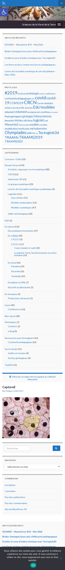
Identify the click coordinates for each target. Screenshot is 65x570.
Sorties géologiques (18, 358)
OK (33, 565)
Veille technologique (18, 213)
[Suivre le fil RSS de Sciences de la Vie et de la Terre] (3, 2)
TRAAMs (12, 137)
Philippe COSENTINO (14, 391)
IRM (16, 120)
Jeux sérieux (17, 197)
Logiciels (12, 194)
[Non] (61, 558)
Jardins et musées (17, 353)
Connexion (10, 491)
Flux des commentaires (16, 503)
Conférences (14, 309)
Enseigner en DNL (17, 282)
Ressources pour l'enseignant (19, 338)
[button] (4, 12)
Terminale (16, 276)
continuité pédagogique (18, 98)
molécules (24, 128)
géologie (27, 116)
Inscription (10, 485)
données (29, 107)
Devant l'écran (12, 165)
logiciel (38, 120)
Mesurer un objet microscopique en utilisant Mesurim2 (34, 378)
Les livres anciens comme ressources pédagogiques (30, 64)
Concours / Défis (13, 159)
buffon (42, 94)
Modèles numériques (21, 207)
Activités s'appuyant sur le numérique (26, 169)
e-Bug (11, 331)
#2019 (11, 92)
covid (40, 97)
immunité (9, 120)
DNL (22, 107)
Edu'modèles (44, 107)
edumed (21, 111)
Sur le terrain (11, 349)
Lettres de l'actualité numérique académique (30, 189)
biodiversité (23, 93)
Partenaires (10, 322)
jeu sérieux (26, 120)
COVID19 (17, 103)
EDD (7, 220)
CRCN (30, 102)
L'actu (7, 305)
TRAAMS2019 (30, 137)
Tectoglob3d (48, 132)
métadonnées (38, 128)
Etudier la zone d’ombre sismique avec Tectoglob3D (30, 58)
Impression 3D (15, 179)
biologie (34, 93)
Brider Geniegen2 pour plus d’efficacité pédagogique (31, 51)
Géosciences (42, 116)
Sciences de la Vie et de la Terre (39, 24)
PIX (33, 133)
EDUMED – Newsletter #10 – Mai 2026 (24, 44)
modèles (43, 125)
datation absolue (12, 107)
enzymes (54, 112)
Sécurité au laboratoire (19, 287)
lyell (46, 120)
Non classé (10, 316)
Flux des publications (15, 497)
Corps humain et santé (25, 248)
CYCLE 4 (15, 244)
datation (48, 103)
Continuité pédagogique (20, 342)
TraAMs (9, 365)
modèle (34, 124)
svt (36, 133)
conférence (50, 93)
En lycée (12, 262)
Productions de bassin (19, 298)
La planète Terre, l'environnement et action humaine (35, 254)
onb (29, 133)
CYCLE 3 (15, 239)
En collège (13, 235)
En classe (9, 226)
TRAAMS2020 (14, 141)
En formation (11, 294)
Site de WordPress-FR (16, 509)
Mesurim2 (11, 124)
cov (33, 98)
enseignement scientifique (38, 112)
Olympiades (15, 132)
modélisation (11, 128)
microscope (24, 125)
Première (15, 266)
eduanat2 (10, 111)
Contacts (12, 326)
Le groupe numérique (18, 184)
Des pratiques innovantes (20, 230)
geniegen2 (16, 116)
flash (7, 116)
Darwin (40, 103)
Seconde (15, 271)
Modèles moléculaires (21, 202)
